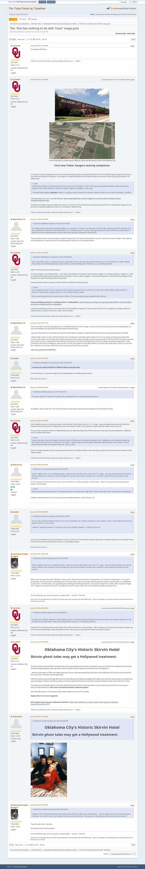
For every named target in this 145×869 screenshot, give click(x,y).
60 (43, 39)
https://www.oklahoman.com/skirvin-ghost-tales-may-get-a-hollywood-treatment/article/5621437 (74, 703)
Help (118, 867)
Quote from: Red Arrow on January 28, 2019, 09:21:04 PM (51, 516)
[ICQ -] (11, 487)
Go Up (11, 845)
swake (15, 358)
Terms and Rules (126, 867)
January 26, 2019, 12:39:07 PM (39, 79)
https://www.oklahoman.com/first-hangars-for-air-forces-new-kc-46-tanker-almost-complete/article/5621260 (76, 200)
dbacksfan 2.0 (19, 219)
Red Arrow (17, 464)
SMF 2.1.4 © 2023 (12, 866)
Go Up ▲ (135, 867)
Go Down (12, 39)
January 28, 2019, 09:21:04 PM (39, 464)
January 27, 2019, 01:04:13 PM (39, 323)
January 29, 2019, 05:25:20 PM (39, 608)
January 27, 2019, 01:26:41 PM (39, 358)
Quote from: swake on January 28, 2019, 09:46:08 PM (50, 613)
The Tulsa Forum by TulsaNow (27, 8)
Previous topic (120, 34)
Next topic (131, 34)
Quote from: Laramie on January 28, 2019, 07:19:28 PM (51, 469)
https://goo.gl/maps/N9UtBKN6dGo (43, 350)
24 (37, 39)
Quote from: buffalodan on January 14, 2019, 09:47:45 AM (52, 224)
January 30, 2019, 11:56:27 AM (39, 716)
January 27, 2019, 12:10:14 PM (39, 252)
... (27, 39)
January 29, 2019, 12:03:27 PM (39, 554)
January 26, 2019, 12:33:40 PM (39, 45)
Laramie (16, 45)
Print (133, 39)
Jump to (106, 854)
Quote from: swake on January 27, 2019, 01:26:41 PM (50, 392)
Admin (74, 24)
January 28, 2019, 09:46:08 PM (39, 512)
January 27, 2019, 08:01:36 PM (39, 387)
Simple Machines (22, 866)
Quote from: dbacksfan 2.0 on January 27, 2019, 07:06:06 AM (52, 257)
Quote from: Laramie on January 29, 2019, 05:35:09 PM (51, 721)
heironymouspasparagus (20, 555)
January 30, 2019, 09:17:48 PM (39, 805)
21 (29, 39)
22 (31, 39)
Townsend (17, 716)
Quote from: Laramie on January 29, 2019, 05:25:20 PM (51, 809)
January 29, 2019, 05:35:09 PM (39, 642)
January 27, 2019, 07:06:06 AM (39, 219)
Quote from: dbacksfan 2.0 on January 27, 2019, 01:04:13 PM (52, 363)
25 (39, 39)
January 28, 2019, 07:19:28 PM (39, 420)
